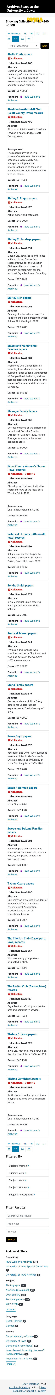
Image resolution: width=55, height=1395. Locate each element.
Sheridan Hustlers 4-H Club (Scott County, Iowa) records (25, 111)
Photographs (15, 1285)
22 (9, 39)
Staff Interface (31, 1383)
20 (37, 33)
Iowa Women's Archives (21, 1261)
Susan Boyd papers (19, 736)
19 (31, 33)
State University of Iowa (21, 1336)
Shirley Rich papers (19, 298)
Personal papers (17, 1299)
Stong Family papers (20, 685)
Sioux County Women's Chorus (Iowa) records (26, 468)
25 (28, 39)
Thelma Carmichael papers (24, 1079)
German (11, 1325)
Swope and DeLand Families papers (25, 830)
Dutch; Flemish (15, 1320)
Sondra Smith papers (20, 585)
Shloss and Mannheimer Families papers (22, 347)
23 (15, 39)
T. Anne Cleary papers (20, 883)
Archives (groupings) (20, 1289)
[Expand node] (52, 15)
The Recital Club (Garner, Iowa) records (26, 988)
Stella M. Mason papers (22, 633)
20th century (15, 1294)
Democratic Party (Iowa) (21, 1345)
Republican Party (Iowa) (21, 1358)
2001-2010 (14, 1304)
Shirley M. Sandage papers (23, 239)
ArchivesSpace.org (19, 1387)
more (10, 1309)
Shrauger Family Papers (22, 411)
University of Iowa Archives (22, 1274)
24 (22, 39)
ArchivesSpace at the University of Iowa (23, 8)
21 (44, 33)
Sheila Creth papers (19, 54)
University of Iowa (18, 1340)
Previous (14, 33)
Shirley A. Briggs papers (22, 198)
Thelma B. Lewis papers (22, 1034)
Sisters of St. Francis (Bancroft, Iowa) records (26, 535)
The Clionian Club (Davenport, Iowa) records (26, 940)
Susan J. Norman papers (22, 788)
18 (25, 33)
